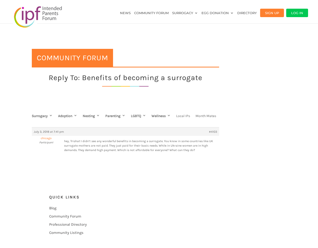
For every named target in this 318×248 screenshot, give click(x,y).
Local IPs (183, 116)
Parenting (112, 116)
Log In (297, 13)
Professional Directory (68, 224)
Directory (247, 13)
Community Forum (151, 13)
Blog (52, 208)
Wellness (159, 116)
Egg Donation (215, 13)
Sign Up (272, 13)
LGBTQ (136, 116)
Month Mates (206, 116)
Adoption (65, 116)
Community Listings (66, 232)
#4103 (213, 131)
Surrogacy (182, 13)
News (125, 13)
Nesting (89, 116)
